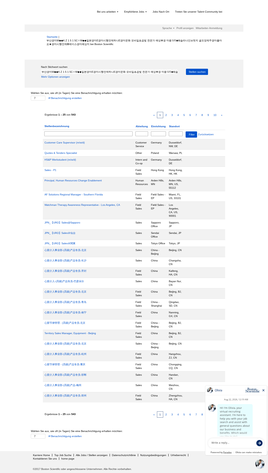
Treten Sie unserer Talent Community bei (198, 11)
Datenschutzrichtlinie (124, 455)
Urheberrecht (178, 455)
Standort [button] (174, 126)
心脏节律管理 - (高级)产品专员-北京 (64, 322)
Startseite (52, 36)
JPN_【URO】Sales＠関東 (59, 243)
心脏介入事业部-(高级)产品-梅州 (62, 385)
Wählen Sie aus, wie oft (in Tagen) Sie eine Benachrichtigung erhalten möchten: (77, 93)
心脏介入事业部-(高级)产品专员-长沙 (65, 260)
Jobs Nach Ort (161, 11)
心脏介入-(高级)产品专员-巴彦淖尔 (64, 281)
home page (67, 458)
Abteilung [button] (142, 126)
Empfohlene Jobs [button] (134, 11)
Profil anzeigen (185, 28)
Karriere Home (41, 455)
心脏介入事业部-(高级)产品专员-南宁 (65, 312)
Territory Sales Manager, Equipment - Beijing (70, 333)
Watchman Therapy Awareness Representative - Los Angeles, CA (82, 204)
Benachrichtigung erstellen (66, 98)
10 (214, 115)
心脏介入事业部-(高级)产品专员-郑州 (65, 395)
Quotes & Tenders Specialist (60, 152)
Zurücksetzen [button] (206, 134)
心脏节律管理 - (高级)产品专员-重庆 (64, 364)
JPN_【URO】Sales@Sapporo (62, 222)
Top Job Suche (62, 455)
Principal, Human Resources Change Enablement (73, 180)
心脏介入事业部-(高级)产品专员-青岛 (65, 302)
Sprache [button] (167, 28)
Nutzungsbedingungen (153, 455)
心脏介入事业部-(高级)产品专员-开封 (65, 270)
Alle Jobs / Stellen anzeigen (92, 455)
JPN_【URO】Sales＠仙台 (59, 232)
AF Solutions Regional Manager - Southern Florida (73, 194)
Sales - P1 (50, 170)
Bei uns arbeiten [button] (106, 11)
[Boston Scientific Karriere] (68, 13)
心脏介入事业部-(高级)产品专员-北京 (65, 250)
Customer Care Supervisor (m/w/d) (64, 142)
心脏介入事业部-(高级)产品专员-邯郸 (65, 374)
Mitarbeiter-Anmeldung (209, 28)
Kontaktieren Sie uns (45, 458)
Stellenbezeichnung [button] (56, 126)
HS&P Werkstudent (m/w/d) (60, 159)
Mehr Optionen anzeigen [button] (55, 76)
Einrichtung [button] (158, 126)
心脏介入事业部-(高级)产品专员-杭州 (65, 354)
